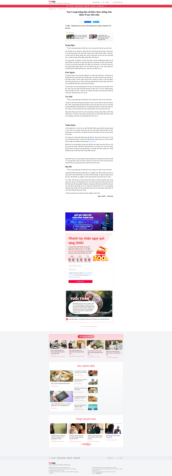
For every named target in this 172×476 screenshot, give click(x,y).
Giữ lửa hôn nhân (62, 9)
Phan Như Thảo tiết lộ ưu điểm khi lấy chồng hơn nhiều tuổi (76, 352)
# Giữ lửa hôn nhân (54, 356)
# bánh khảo (81, 392)
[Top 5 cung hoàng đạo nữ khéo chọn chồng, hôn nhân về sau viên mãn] (58, 344)
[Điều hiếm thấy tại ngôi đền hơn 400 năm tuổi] (92, 382)
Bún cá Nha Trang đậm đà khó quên (60, 383)
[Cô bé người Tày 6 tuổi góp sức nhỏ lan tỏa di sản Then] (92, 373)
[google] (105, 2)
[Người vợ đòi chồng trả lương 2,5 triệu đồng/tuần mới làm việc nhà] (95, 428)
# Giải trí (76, 375)
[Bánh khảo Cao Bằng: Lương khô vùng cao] (92, 390)
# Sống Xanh (53, 408)
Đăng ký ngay (80, 281)
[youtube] (108, 2)
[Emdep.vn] (52, 2)
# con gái (97, 356)
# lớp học (116, 439)
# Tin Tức (76, 383)
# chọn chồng (61, 356)
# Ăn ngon (53, 386)
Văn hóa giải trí (79, 6)
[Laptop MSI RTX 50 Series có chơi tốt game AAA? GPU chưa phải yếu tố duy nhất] (61, 396)
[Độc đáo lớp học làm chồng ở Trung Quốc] (113, 428)
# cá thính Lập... (82, 400)
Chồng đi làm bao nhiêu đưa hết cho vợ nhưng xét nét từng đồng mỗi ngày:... (58, 437)
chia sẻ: (81, 21)
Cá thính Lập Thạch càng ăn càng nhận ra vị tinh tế (81, 397)
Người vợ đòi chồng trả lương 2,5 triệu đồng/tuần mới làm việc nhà (95, 437)
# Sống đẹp (77, 409)
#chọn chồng (83, 326)
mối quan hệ (92, 141)
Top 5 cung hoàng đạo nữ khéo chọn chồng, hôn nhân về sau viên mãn (58, 352)
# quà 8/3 (79, 441)
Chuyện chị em (52, 9)
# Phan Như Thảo (80, 356)
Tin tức (71, 6)
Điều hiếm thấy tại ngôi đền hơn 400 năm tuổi (81, 380)
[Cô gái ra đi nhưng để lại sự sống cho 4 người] (92, 407)
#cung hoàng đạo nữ (93, 326)
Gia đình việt (76, 458)
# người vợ (98, 441)
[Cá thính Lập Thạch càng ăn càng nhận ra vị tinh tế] (92, 399)
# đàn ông (116, 357)
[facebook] (101, 2)
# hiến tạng (81, 409)
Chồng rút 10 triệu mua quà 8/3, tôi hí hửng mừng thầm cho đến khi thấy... (76, 437)
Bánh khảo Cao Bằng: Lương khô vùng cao (81, 388)
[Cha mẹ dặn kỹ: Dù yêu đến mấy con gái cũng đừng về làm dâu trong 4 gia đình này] (95, 344)
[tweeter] (103, 2)
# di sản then (80, 375)
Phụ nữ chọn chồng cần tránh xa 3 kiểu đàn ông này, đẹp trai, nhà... (81, 37)
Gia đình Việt (100, 6)
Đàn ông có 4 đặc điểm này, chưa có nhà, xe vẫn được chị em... (113, 353)
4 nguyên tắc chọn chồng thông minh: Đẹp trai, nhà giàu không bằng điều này (104, 37)
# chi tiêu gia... (62, 441)
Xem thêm (86, 444)
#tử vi (88, 326)
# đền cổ (80, 383)
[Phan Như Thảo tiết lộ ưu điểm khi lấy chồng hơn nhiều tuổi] (76, 344)
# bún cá (57, 386)
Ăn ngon (93, 6)
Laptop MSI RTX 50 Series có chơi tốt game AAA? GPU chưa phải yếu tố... (61, 404)
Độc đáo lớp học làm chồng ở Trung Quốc (113, 436)
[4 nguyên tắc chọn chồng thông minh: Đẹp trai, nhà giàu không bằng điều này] (93, 37)
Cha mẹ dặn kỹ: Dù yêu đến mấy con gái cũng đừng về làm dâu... (95, 352)
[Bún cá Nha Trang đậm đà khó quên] (61, 376)
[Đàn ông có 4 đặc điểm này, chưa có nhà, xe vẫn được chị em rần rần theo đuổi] (113, 345)
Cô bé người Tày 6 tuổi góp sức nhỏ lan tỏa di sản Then (81, 371)
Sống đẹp (86, 6)
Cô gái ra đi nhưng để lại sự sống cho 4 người (80, 406)
